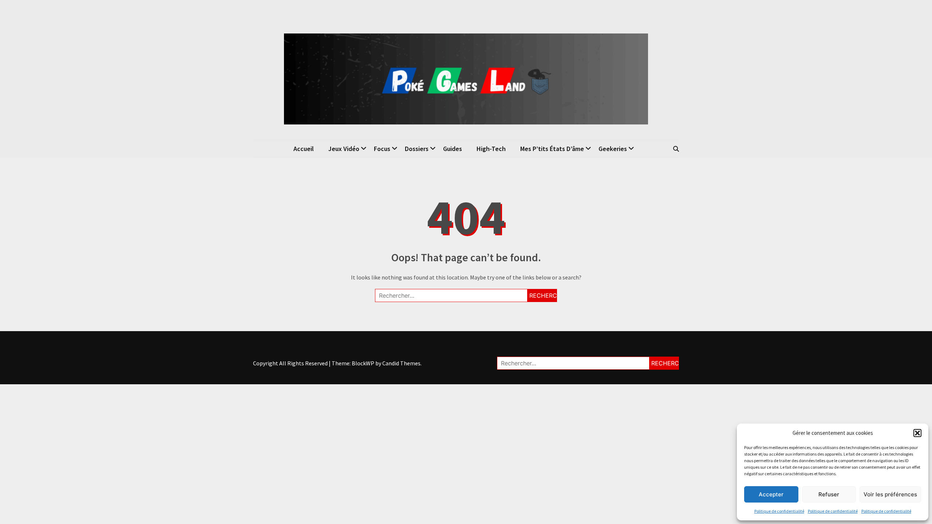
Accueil (303, 148)
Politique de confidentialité (779, 511)
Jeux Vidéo (343, 148)
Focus (382, 148)
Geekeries (613, 148)
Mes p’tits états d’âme (552, 148)
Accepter (771, 494)
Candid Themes (401, 363)
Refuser (828, 494)
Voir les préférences (890, 494)
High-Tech (491, 148)
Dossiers (417, 148)
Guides (452, 148)
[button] (917, 433)
